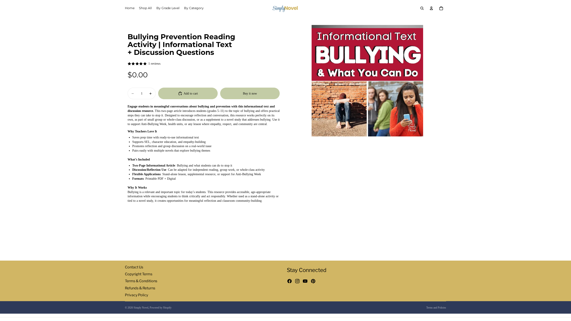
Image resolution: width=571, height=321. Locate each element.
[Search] (422, 8)
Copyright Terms (138, 274)
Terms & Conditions (141, 281)
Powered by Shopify (161, 307)
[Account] (431, 8)
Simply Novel (141, 307)
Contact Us (134, 267)
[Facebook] (289, 281)
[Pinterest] (313, 281)
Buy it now (250, 93)
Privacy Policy (136, 295)
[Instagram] (297, 281)
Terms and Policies (436, 307)
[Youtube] (305, 281)
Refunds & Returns (140, 288)
